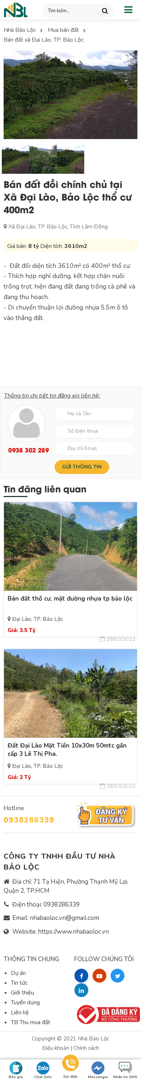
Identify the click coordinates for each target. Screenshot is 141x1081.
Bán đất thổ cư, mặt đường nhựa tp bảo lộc (70, 598)
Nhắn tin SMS (125, 1077)
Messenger (98, 1077)
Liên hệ (20, 1013)
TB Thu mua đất (30, 1022)
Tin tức (19, 983)
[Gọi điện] (70, 1064)
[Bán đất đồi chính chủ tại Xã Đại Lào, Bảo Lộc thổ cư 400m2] (70, 94)
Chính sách (86, 1048)
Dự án (18, 973)
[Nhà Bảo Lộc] (16, 10)
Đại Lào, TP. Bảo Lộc (37, 619)
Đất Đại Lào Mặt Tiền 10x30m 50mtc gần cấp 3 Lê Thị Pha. (67, 749)
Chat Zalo (43, 1077)
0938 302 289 (26, 450)
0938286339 (29, 820)
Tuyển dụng (25, 1002)
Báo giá (16, 1077)
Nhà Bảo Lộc (93, 1038)
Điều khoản (56, 1048)
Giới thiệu (22, 993)
